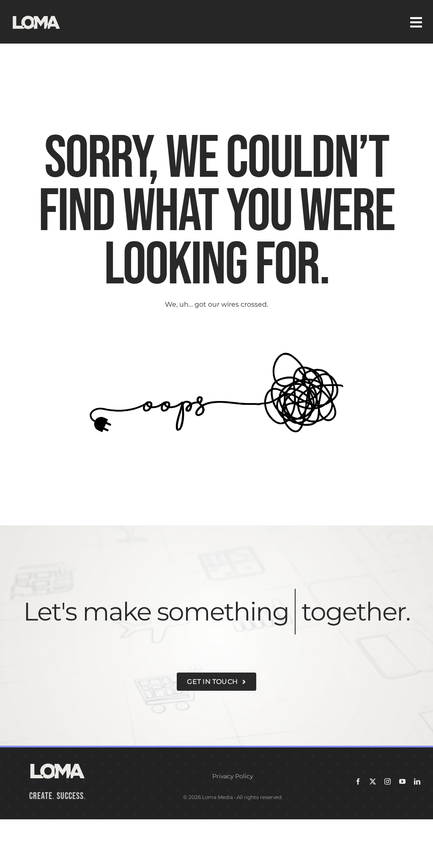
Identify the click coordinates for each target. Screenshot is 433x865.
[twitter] (373, 827)
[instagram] (387, 827)
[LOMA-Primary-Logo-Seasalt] (36, 16)
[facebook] (358, 827)
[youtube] (402, 827)
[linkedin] (417, 827)
